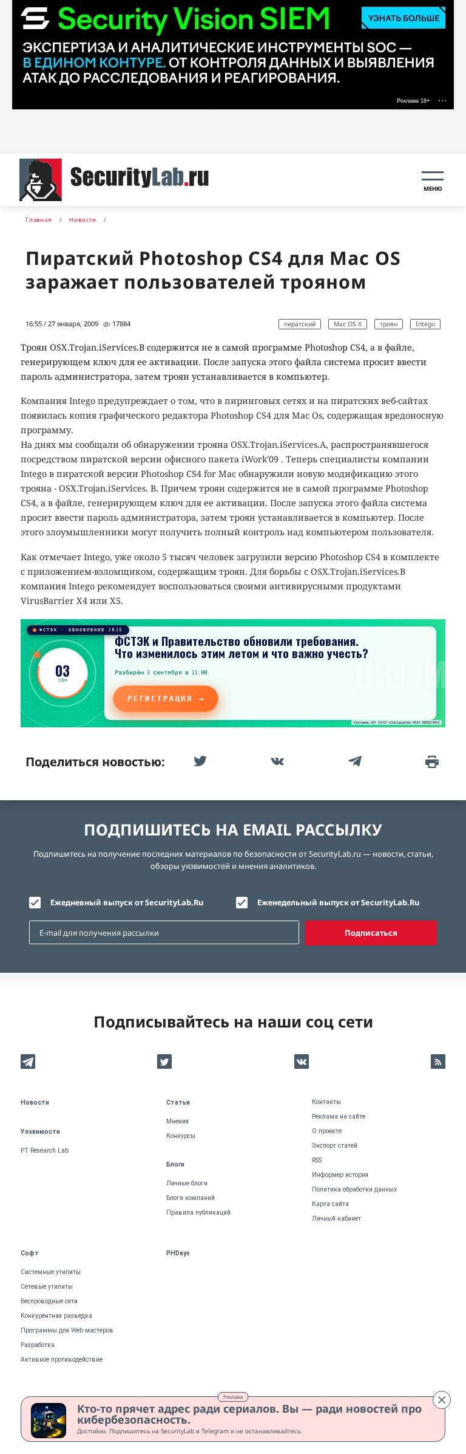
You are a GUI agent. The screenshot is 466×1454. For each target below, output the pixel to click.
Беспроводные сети (49, 1301)
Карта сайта (330, 1204)
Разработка (38, 1345)
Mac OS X (348, 324)
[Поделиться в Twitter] (199, 761)
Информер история (340, 1175)
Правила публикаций (198, 1212)
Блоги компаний (190, 1198)
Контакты (326, 1102)
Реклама (233, 1396)
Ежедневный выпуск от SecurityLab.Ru (126, 902)
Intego (425, 324)
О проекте (327, 1131)
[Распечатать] (431, 761)
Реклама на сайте (338, 1116)
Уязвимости (40, 1132)
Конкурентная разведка (56, 1316)
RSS (317, 1160)
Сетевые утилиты (47, 1287)
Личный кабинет (336, 1219)
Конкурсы (180, 1136)
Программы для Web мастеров (67, 1330)
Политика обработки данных (354, 1189)
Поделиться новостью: (95, 761)
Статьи (178, 1102)
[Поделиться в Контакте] (276, 761)
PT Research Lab (45, 1150)
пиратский (300, 324)
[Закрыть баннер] (442, 1400)
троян (388, 324)
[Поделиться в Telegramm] (353, 761)
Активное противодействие (62, 1359)
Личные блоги (187, 1183)
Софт (30, 1253)
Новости (35, 1102)
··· (442, 100)
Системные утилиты (51, 1272)
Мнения (177, 1121)
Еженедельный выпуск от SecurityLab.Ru (338, 902)
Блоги (175, 1164)
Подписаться (371, 932)
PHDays (178, 1253)
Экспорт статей (334, 1146)
